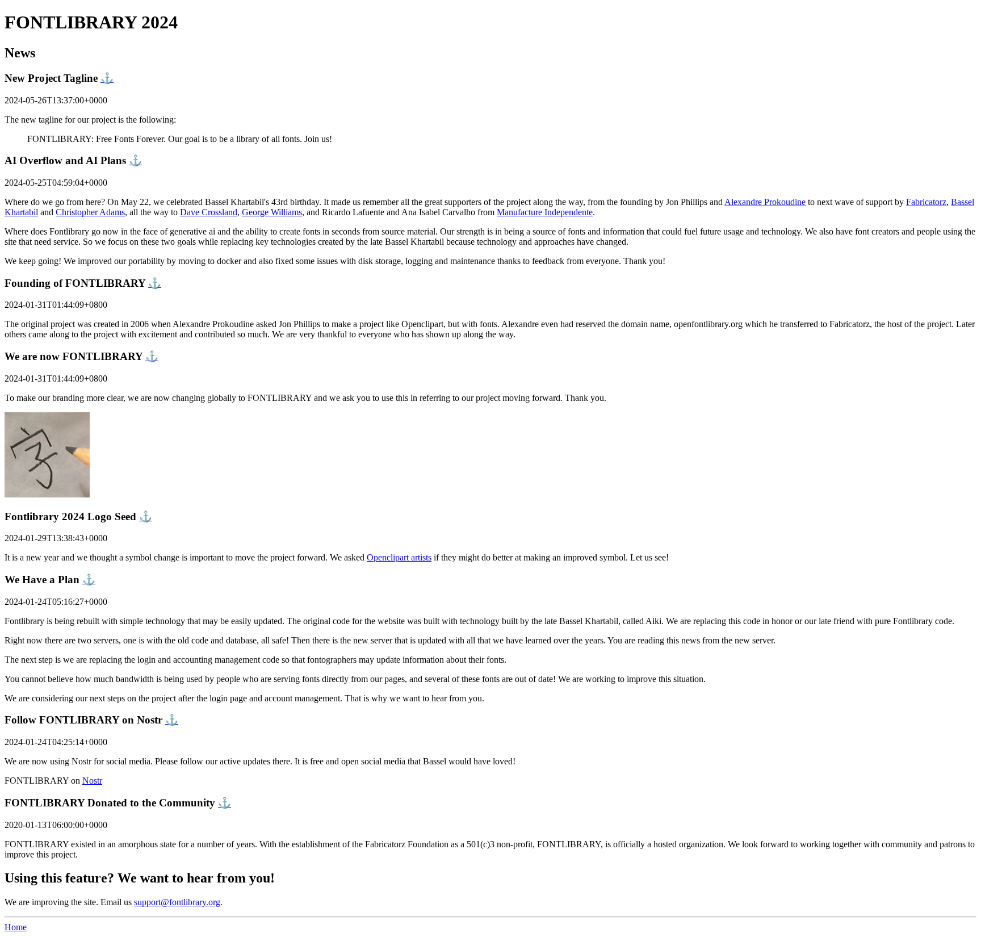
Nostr (92, 780)
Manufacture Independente (545, 212)
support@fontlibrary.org (177, 902)
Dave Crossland (208, 212)
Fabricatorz (926, 202)
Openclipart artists (399, 557)
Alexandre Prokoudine (765, 202)
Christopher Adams (90, 212)
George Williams (272, 212)
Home (16, 927)
